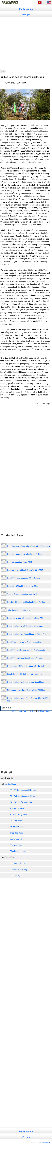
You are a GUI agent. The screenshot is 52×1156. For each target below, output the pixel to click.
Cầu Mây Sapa (16, 820)
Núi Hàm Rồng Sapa (18, 814)
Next (42, 710)
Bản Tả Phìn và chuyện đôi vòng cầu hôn (24, 658)
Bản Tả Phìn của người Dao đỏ (22, 796)
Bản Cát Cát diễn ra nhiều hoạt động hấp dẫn (26, 602)
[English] (49, 3)
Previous (22, 710)
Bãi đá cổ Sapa (16, 826)
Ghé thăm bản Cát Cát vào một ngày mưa (24, 674)
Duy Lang (46, 1142)
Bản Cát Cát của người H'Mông (23, 790)
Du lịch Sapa (10, 783)
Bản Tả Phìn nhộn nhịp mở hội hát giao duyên (26, 650)
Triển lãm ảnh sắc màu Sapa (19, 610)
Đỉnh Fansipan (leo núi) (19, 851)
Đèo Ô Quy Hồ (16, 838)
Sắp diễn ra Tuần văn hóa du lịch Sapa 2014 (25, 618)
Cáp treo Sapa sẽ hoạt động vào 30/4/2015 (25, 570)
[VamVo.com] (13, 3)
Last (48, 710)
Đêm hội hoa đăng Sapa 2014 (19, 562)
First (14, 710)
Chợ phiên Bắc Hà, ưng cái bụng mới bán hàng (26, 634)
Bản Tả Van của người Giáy (21, 802)
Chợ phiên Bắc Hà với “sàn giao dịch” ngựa (25, 626)
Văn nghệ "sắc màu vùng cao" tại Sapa (23, 594)
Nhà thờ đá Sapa (17, 808)
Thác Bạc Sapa (16, 832)
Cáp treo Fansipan (17, 845)
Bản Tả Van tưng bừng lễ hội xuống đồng (24, 642)
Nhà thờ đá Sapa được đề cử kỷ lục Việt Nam (26, 690)
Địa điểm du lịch (26, 8)
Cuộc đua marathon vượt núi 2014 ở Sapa (24, 554)
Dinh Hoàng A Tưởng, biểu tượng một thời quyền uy (28, 546)
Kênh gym (26, 14)
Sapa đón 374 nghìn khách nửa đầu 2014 (24, 586)
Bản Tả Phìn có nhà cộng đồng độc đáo (23, 578)
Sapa (3, 71)
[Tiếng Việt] (39, 3)
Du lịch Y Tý (15, 875)
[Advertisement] (26, 43)
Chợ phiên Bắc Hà (17, 863)
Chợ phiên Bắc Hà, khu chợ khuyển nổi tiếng (25, 682)
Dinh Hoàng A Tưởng (18, 869)
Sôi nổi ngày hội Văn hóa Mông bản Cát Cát (25, 666)
